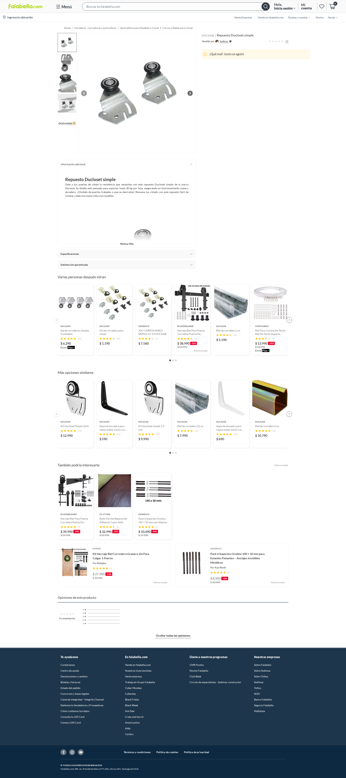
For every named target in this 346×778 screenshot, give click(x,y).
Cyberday (130, 693)
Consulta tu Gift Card (73, 716)
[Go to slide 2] (173, 360)
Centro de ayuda (70, 670)
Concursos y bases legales (75, 693)
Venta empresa (133, 676)
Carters (129, 734)
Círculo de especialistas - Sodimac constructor (215, 682)
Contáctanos (68, 664)
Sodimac (259, 682)
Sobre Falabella (262, 664)
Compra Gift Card (71, 722)
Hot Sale (129, 711)
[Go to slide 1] (170, 360)
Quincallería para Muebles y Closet (139, 27)
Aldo (127, 728)
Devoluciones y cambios (74, 676)
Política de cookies (167, 752)
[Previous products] (56, 320)
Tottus (257, 687)
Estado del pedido (70, 687)
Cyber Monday (133, 687)
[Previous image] (84, 93)
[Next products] (289, 320)
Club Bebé (195, 676)
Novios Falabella (199, 670)
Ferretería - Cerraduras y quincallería (95, 27)
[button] (176, 6)
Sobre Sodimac (262, 670)
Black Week (131, 705)
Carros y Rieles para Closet (178, 27)
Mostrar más (127, 243)
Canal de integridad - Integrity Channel (82, 699)
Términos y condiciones (137, 752)
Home (67, 27)
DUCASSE (208, 35)
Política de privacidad (196, 752)
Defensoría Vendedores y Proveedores (82, 705)
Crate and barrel (134, 716)
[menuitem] (297, 17)
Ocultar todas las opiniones (173, 635)
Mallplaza (259, 711)
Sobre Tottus (261, 676)
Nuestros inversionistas (138, 670)
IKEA (257, 693)
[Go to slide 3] (176, 360)
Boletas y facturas (70, 682)
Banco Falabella (263, 699)
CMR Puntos (197, 664)
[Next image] (190, 93)
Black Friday (132, 699)
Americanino (132, 722)
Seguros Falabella (264, 705)
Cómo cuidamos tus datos (75, 711)
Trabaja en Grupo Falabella (140, 682)
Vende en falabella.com (138, 664)
